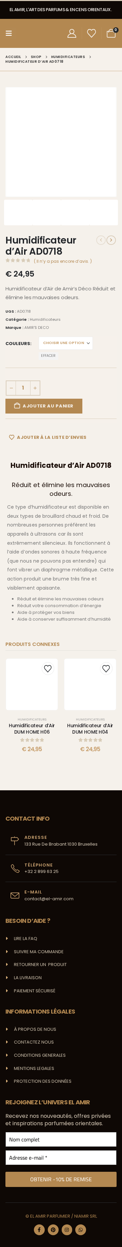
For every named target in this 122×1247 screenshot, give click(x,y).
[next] (111, 240)
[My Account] (71, 33)
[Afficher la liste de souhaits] (91, 33)
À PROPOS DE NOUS (35, 1029)
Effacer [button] (48, 355)
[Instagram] (67, 1229)
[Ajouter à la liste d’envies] (48, 668)
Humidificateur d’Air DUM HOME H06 (32, 728)
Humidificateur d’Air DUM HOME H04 (90, 728)
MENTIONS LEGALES (34, 1068)
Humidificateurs (45, 319)
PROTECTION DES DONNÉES (43, 1081)
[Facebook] (39, 1229)
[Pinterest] (53, 1229)
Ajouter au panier (48, 406)
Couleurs (17, 343)
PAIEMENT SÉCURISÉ (34, 991)
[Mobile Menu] (10, 33)
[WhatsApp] (80, 1229)
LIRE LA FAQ (25, 938)
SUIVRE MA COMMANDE (39, 951)
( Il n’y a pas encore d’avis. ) (63, 261)
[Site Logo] (31, 33)
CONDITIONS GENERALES (40, 1055)
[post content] (32, 684)
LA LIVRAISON (28, 977)
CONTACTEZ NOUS (34, 1042)
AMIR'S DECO (36, 327)
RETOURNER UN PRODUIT (40, 964)
